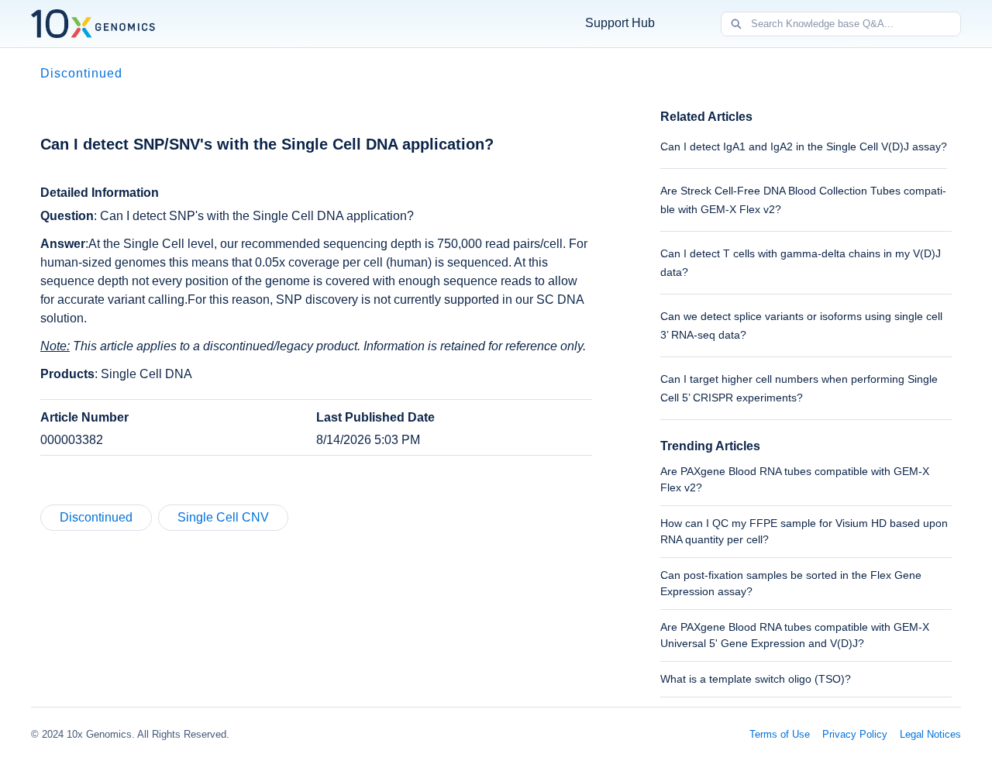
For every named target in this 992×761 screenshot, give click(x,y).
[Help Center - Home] (93, 23)
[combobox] (855, 24)
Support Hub (620, 22)
